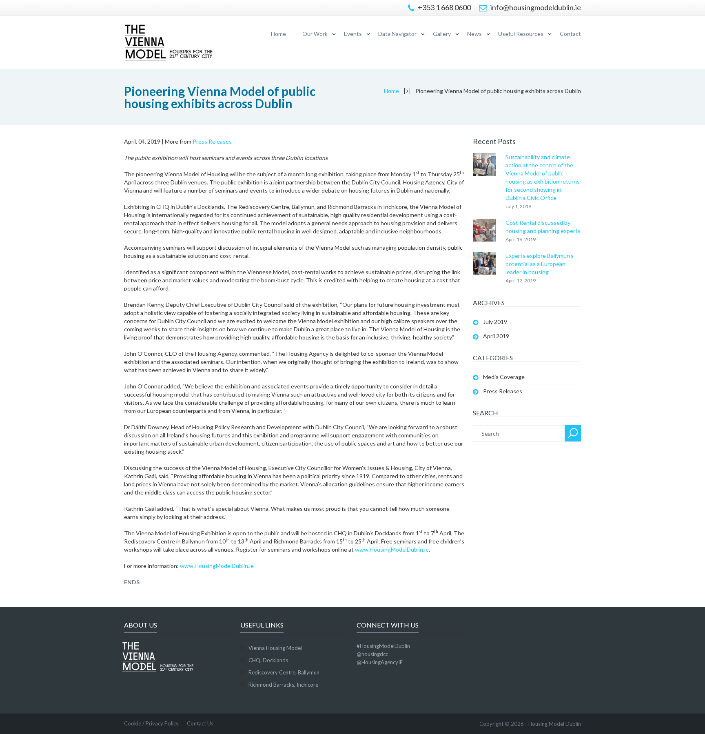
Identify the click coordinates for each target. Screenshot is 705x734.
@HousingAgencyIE (380, 662)
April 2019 (496, 336)
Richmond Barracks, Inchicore (283, 684)
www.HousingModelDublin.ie (392, 549)
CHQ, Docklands (268, 660)
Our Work (315, 33)
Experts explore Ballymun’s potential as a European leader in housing (539, 263)
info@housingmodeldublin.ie (535, 7)
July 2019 (495, 321)
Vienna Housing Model (275, 648)
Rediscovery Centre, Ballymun (283, 672)
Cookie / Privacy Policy (151, 723)
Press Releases (212, 141)
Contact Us (200, 723)
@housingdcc (372, 654)
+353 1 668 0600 (444, 7)
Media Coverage (504, 376)
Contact (570, 33)
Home (278, 33)
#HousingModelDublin (383, 646)
